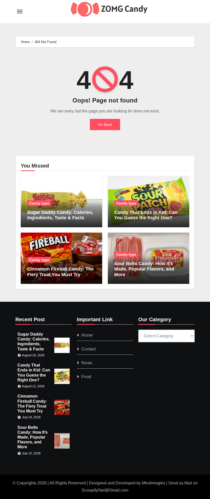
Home (87, 335)
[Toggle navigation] (20, 11)
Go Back (105, 124)
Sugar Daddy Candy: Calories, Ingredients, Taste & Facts (60, 215)
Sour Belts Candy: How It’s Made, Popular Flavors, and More (144, 269)
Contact (88, 349)
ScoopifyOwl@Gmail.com (105, 490)
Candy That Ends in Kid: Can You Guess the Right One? (145, 215)
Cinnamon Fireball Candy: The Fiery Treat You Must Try (60, 271)
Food (86, 377)
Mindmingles (153, 483)
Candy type (39, 203)
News (86, 363)
